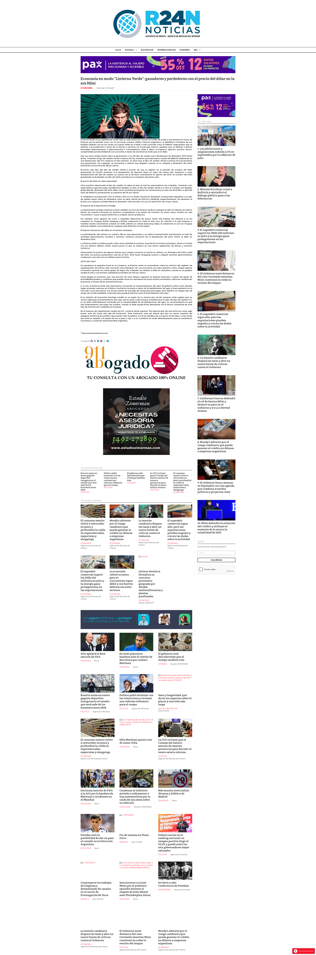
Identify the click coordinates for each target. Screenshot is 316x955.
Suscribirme (216, 560)
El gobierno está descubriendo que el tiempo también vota (136, 477)
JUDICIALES (124, 807)
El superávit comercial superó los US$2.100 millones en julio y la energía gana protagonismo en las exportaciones (92, 581)
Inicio (118, 50)
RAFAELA (129, 50)
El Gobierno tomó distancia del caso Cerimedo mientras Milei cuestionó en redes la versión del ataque (135, 937)
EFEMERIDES (164, 890)
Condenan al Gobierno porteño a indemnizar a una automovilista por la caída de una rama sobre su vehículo (134, 796)
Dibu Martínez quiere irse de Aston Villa (135, 741)
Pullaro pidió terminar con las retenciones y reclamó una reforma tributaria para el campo (113, 479)
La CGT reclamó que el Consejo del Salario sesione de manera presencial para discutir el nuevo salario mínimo (175, 746)
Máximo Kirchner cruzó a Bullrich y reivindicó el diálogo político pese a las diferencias (215, 194)
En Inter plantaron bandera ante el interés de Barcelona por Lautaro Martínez (135, 658)
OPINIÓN (131, 483)
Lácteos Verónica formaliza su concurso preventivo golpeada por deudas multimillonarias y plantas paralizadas (151, 584)
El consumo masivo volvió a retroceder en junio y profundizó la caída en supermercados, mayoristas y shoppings (182, 481)
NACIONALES (147, 50)
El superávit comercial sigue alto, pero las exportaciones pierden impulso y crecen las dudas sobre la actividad (179, 530)
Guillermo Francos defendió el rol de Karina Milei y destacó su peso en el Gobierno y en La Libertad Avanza (216, 404)
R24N (201, 542)
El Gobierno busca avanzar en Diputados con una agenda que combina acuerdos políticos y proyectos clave (216, 487)
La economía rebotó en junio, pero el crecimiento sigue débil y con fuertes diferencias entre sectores (121, 581)
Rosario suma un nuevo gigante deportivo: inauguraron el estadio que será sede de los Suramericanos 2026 (89, 481)
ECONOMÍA (185, 50)
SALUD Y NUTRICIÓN (167, 708)
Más (196, 50)
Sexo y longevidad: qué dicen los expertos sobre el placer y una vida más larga (175, 700)
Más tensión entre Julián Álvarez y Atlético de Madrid (173, 793)
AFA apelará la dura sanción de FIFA (93, 655)
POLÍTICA (85, 492)
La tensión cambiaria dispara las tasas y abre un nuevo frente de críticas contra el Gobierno (150, 528)
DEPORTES (86, 661)
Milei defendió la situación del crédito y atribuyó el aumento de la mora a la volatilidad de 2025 (216, 528)
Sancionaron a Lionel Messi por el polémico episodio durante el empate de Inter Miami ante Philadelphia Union (135, 889)
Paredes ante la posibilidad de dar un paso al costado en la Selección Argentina (97, 840)
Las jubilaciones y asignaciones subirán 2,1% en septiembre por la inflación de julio (216, 153)
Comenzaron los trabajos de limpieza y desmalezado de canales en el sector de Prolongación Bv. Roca (96, 889)
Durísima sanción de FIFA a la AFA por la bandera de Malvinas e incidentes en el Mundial (97, 795)
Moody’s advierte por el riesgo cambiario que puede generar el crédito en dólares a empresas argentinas (121, 530)
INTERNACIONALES (166, 50)
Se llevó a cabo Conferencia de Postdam (173, 884)
